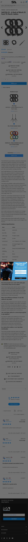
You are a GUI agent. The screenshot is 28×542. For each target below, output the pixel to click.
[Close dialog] (26, 262)
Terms (17, 276)
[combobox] (16, 273)
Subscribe (20, 278)
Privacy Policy (16, 276)
